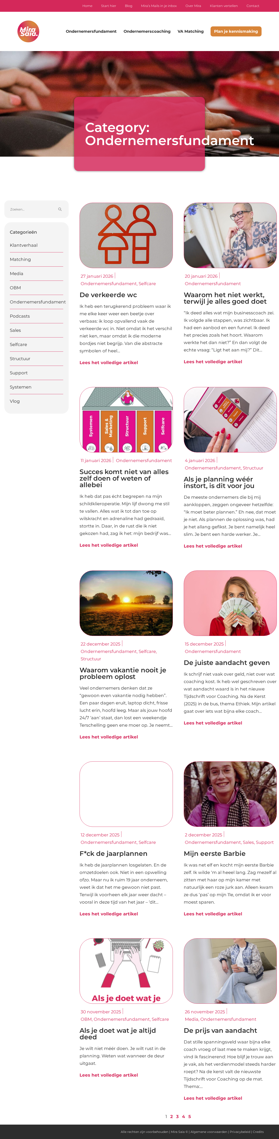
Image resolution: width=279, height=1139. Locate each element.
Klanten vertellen (224, 6)
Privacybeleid (240, 1132)
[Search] (60, 209)
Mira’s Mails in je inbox (159, 6)
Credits (258, 1132)
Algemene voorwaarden (209, 1132)
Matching (20, 259)
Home (87, 6)
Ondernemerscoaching (147, 31)
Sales (15, 330)
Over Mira (193, 6)
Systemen (21, 387)
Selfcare (18, 344)
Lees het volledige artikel (109, 362)
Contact (253, 6)
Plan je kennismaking (236, 31)
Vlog (15, 401)
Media (16, 273)
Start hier (108, 6)
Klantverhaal (23, 245)
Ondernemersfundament (91, 31)
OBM (15, 287)
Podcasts (20, 316)
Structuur (20, 358)
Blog (128, 6)
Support (19, 372)
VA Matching (191, 31)
